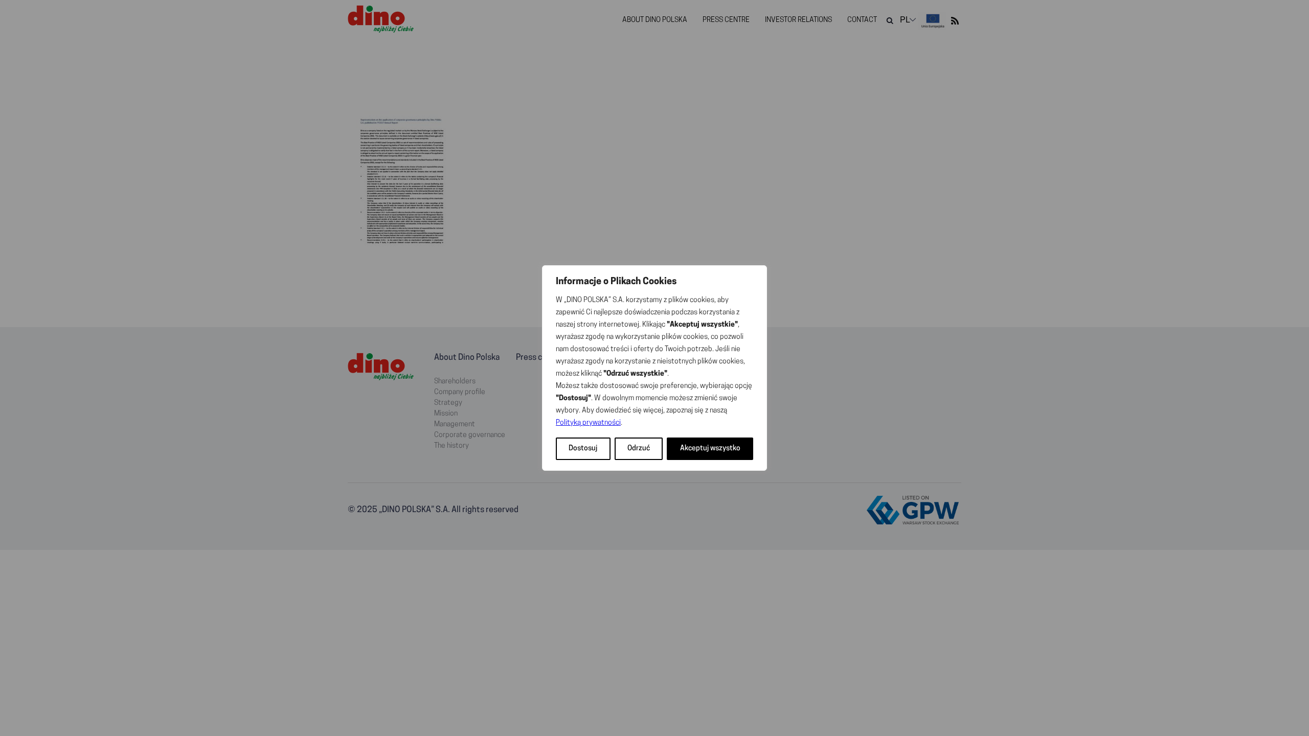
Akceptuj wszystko (710, 448)
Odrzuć (638, 448)
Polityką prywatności (588, 423)
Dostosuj (583, 448)
